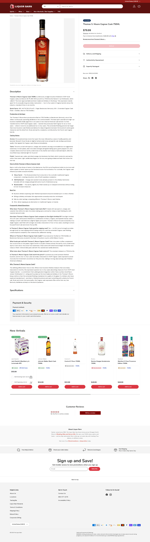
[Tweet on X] (89, 78)
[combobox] (82, 6)
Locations (13, 497)
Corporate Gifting (15, 518)
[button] (139, 6)
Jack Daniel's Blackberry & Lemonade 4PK (20, 362)
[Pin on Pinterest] (96, 78)
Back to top (75, 479)
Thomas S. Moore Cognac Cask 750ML (23, 15)
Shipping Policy (14, 511)
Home (11, 15)
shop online (83, 441)
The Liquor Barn (18, 532)
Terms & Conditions (16, 507)
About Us (13, 493)
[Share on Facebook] (92, 78)
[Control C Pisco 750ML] (75, 346)
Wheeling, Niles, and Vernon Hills (66, 434)
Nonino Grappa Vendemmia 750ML (100, 362)
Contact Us (62, 493)
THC (59, 11)
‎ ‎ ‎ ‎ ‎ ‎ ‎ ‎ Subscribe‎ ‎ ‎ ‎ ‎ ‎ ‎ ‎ (94, 469)
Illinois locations (73, 441)
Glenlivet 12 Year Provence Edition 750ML (127, 362)
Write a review (90, 413)
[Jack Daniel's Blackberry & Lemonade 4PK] (21, 346)
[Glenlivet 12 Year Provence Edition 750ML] (128, 346)
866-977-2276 (63, 497)
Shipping (85, 33)
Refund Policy (14, 514)
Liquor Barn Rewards (16, 504)
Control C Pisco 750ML (72, 361)
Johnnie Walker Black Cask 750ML (47, 362)
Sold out (111, 46)
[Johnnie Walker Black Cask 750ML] (48, 346)
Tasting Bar (13, 500)
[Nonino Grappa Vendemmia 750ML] (101, 346)
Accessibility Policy (64, 500)
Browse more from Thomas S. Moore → (94, 39)
